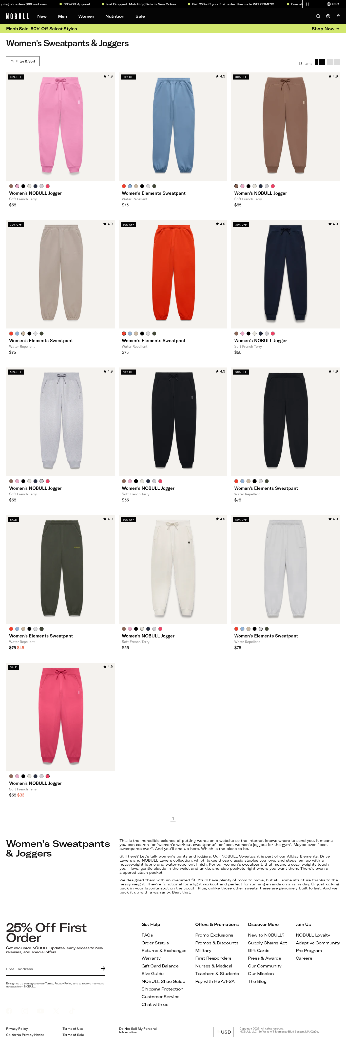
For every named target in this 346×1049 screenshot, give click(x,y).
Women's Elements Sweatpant (154, 193)
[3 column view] (320, 62)
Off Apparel (72, 4)
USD (227, 1033)
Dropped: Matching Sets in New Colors (136, 4)
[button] (308, 4)
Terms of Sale (73, 1034)
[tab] (11, 186)
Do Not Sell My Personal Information (138, 1030)
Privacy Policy (17, 1028)
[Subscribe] (102, 969)
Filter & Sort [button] (25, 61)
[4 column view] (333, 62)
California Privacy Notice (25, 1034)
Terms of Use (73, 1028)
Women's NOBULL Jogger (35, 193)
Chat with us (155, 1004)
